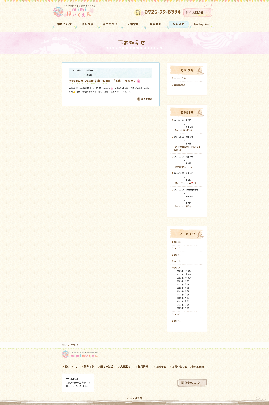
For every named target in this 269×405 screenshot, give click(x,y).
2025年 (177, 242)
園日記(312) (179, 85)
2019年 (177, 321)
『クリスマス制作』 (183, 207)
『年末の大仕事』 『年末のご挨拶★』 (187, 148)
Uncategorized (192, 190)
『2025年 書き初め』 (183, 130)
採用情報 (156, 24)
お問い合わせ (179, 366)
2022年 (177, 261)
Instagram (201, 24)
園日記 (89, 75)
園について (64, 24)
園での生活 (110, 24)
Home (64, 345)
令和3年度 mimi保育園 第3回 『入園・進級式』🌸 (105, 81)
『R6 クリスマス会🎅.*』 (185, 183)
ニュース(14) (180, 78)
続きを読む (146, 99)
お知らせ (179, 24)
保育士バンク (192, 383)
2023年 (177, 255)
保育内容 (87, 24)
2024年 (177, 248)
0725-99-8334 (163, 12)
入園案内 (133, 24)
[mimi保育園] (74, 11)
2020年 (177, 315)
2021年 (177, 268)
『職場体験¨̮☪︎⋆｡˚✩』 (183, 167)
